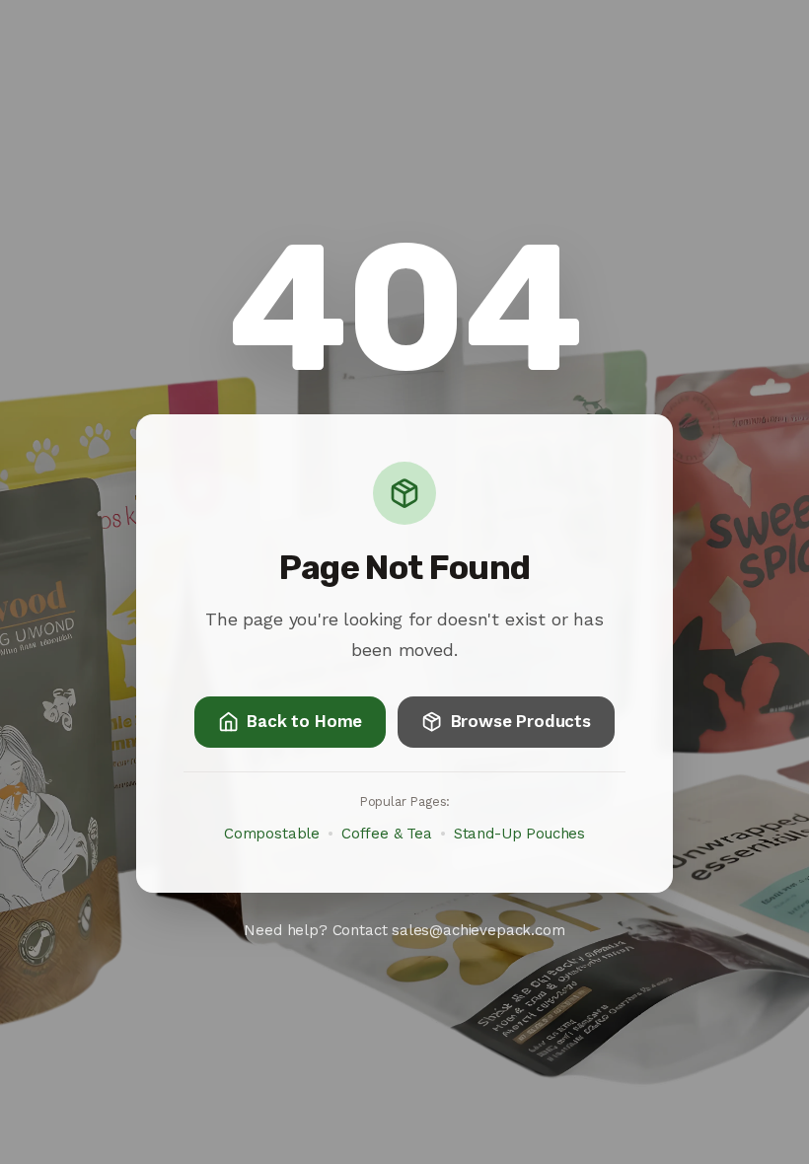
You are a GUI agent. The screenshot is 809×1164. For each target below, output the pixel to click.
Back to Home (304, 721)
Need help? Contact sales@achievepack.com (404, 930)
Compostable (272, 833)
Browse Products (521, 721)
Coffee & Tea (386, 833)
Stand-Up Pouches (519, 833)
